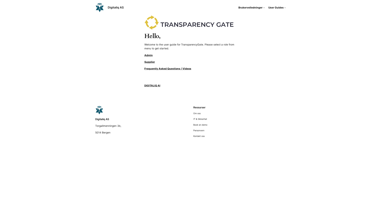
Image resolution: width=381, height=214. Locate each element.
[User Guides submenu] (285, 7)
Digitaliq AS (116, 7)
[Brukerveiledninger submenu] (264, 7)
